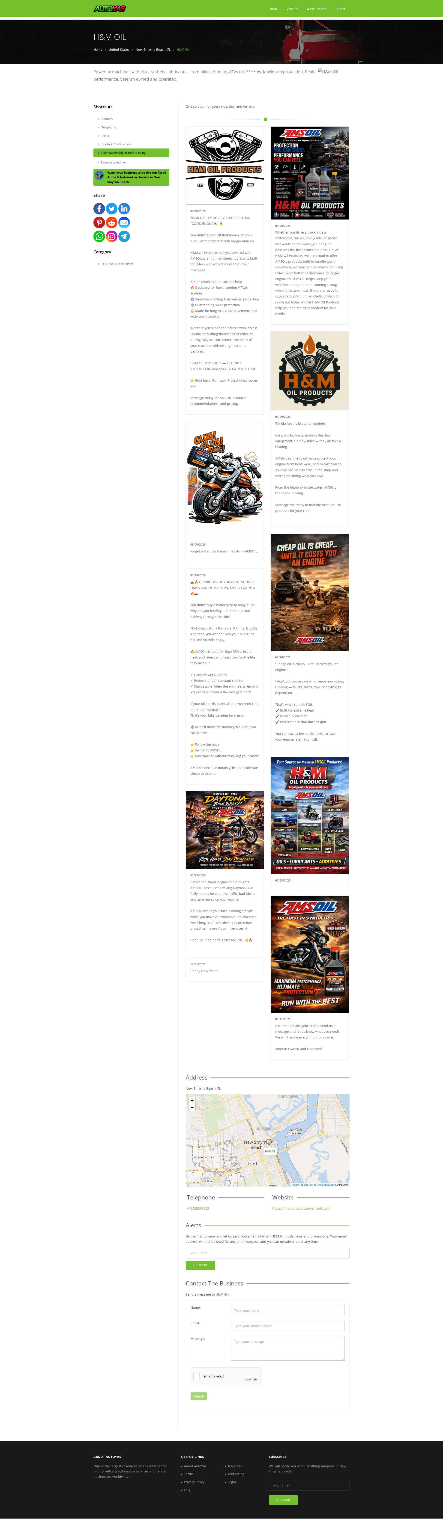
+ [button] (192, 1100)
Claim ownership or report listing (123, 153)
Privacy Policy (194, 1482)
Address (107, 119)
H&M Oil (270, 1151)
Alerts (105, 136)
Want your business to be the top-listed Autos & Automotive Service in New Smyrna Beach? (136, 177)
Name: (196, 1307)
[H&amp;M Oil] (269, 1142)
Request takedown (114, 162)
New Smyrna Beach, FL (153, 49)
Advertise (235, 1466)
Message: (198, 1338)
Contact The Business (116, 144)
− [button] (192, 1107)
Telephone (108, 127)
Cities (293, 9)
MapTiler (308, 1185)
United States (119, 49)
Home (273, 9)
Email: (195, 1323)
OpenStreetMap (325, 1185)
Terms (189, 1474)
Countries (317, 9)
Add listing (236, 1474)
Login (340, 9)
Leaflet (295, 1185)
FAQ (187, 1490)
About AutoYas (195, 1466)
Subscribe (200, 1265)
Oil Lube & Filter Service (117, 264)
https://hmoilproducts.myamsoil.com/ (301, 1208)
